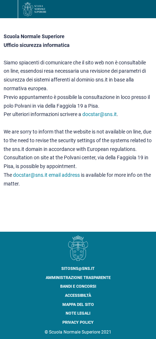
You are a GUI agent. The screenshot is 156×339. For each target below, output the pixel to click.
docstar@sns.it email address (46, 175)
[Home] (34, 9)
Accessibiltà (78, 295)
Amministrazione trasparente (78, 277)
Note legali (78, 313)
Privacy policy (78, 322)
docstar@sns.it (99, 114)
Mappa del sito (78, 304)
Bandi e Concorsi (78, 286)
